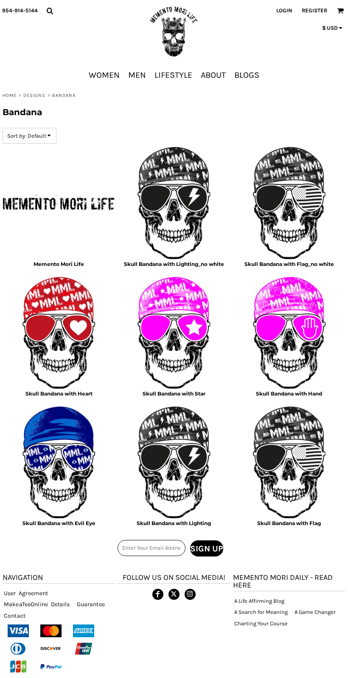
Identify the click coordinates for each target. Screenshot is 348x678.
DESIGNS (34, 95)
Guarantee (91, 604)
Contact (14, 615)
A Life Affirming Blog (259, 601)
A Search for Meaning (261, 612)
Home (10, 95)
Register (314, 10)
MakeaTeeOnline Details (37, 604)
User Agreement (26, 593)
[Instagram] (190, 594)
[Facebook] (157, 594)
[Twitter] (174, 594)
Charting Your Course (261, 623)
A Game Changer (315, 612)
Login (284, 10)
